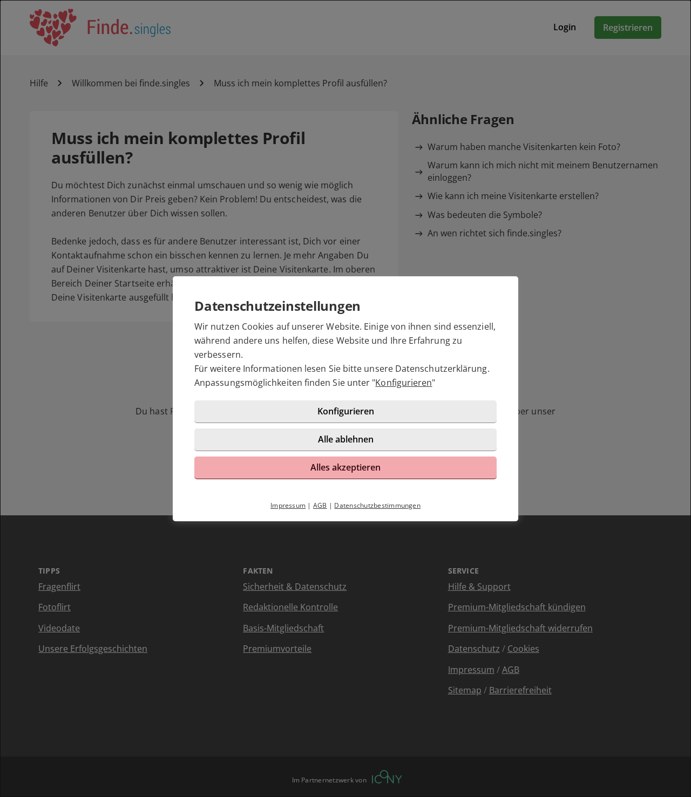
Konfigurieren (403, 383)
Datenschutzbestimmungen (377, 505)
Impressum (288, 505)
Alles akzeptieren (345, 467)
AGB (320, 505)
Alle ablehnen (346, 439)
